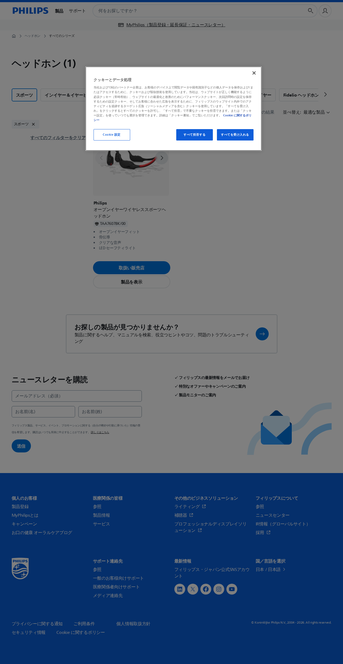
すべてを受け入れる (235, 134)
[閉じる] (254, 73)
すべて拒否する (195, 134)
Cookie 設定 (112, 134)
